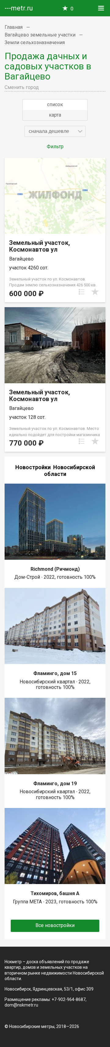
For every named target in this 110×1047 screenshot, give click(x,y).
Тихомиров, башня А (55, 893)
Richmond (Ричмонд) (55, 569)
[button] (55, 131)
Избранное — (72, 8)
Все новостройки (55, 925)
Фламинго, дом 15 (55, 673)
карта (55, 115)
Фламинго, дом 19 (55, 783)
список (55, 104)
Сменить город (22, 87)
